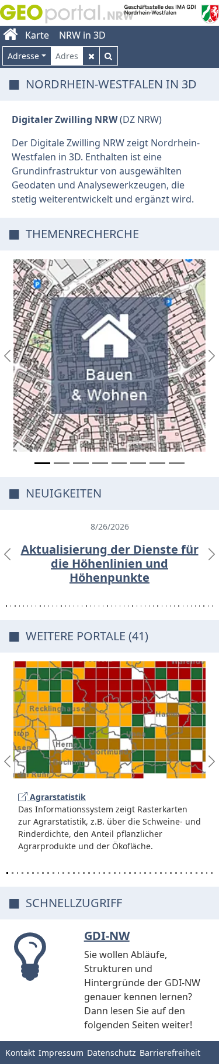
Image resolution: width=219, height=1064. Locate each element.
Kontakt (20, 1052)
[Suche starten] (108, 56)
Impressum (61, 1052)
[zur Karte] (109, 355)
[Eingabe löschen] (91, 56)
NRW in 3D (82, 35)
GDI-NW (107, 935)
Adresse (23, 55)
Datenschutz (111, 1052)
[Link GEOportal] (67, 10)
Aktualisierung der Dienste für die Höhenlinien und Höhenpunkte (110, 563)
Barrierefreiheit (170, 1052)
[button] (7, 355)
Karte (37, 35)
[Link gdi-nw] (34, 973)
